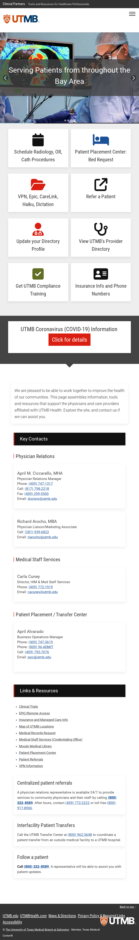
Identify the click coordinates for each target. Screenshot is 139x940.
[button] (132, 14)
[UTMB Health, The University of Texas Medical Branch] (118, 922)
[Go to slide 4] (74, 120)
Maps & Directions (62, 916)
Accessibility (12, 922)
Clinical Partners (14, 4)
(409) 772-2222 (77, 803)
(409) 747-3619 (41, 642)
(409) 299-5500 (36, 494)
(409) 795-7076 (37, 652)
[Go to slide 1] (65, 120)
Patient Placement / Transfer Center (51, 615)
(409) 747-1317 (41, 484)
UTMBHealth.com (33, 916)
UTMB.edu (10, 916)
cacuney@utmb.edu (43, 592)
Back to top (127, 906)
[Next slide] (133, 78)
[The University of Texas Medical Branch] (21, 20)
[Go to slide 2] (68, 120)
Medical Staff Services (38, 560)
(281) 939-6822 (37, 532)
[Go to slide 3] (71, 120)
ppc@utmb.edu (39, 657)
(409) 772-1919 (41, 587)
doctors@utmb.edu (42, 499)
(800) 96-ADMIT (41, 647)
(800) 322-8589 (36, 867)
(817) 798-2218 (37, 489)
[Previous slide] (5, 78)
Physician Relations (35, 456)
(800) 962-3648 (80, 835)
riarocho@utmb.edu (43, 537)
